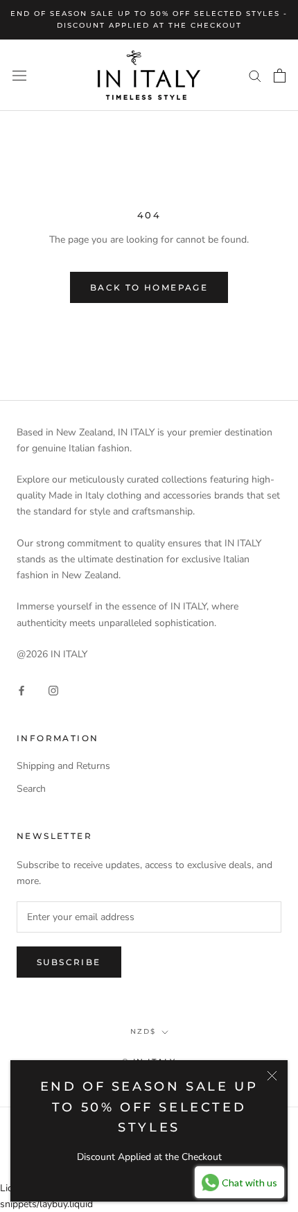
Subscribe (69, 962)
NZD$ (143, 1031)
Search (31, 788)
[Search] (255, 75)
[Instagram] (53, 690)
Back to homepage (149, 287)
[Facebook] (21, 690)
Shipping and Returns (63, 765)
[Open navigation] (19, 75)
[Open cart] (280, 76)
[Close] (272, 1076)
